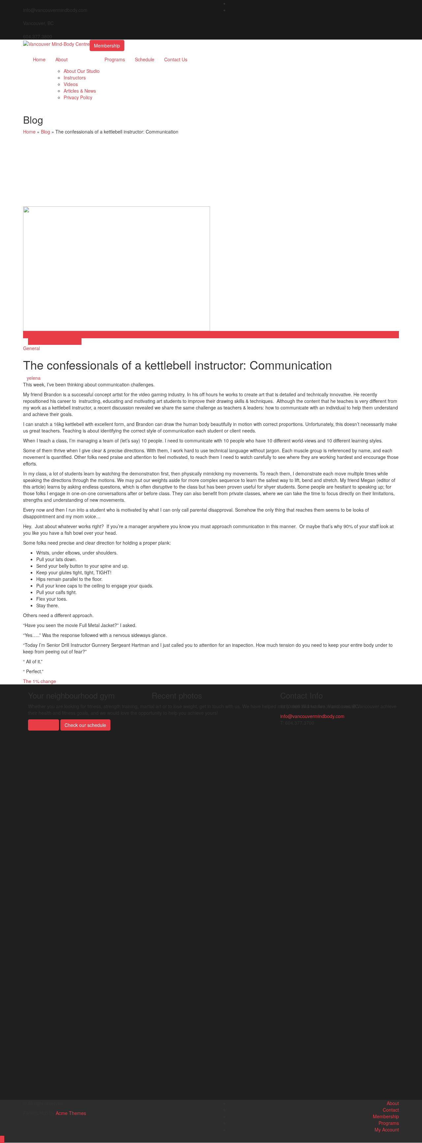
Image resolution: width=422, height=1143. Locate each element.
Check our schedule (85, 725)
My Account (387, 1129)
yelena (34, 378)
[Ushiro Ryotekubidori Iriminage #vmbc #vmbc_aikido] (211, 726)
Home (39, 59)
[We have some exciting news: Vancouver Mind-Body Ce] (211, 921)
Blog (45, 131)
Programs (115, 59)
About (61, 59)
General (31, 334)
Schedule (144, 59)
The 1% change (39, 681)
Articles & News (80, 90)
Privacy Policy (78, 97)
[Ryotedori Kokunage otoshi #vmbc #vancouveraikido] (179, 726)
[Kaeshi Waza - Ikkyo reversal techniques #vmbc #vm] (179, 772)
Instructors (75, 77)
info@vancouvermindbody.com (312, 716)
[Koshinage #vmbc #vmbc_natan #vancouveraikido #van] (242, 723)
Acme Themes (71, 1113)
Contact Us (175, 59)
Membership (107, 45)
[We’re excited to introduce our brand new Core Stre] (242, 898)
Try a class (43, 725)
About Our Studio (82, 71)
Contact (391, 1109)
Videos (71, 84)
